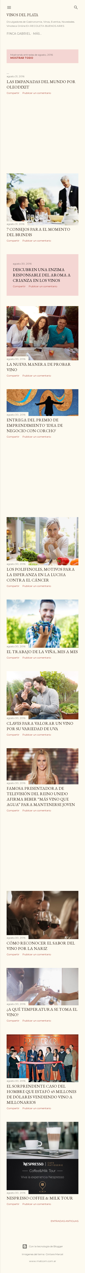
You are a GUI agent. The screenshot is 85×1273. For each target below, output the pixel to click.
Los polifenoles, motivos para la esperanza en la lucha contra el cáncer (41, 575)
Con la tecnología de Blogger (46, 1246)
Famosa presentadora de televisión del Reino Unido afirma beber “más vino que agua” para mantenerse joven (41, 796)
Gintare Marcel (54, 1254)
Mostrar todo (21, 57)
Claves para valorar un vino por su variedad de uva (40, 726)
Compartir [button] (13, 92)
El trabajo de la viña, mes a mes (42, 651)
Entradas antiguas (64, 1221)
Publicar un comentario (36, 92)
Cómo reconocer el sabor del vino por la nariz (41, 945)
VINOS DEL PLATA (22, 14)
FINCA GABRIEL (19, 34)
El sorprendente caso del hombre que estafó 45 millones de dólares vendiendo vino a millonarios (41, 1094)
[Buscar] (75, 6)
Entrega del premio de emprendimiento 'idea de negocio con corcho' (35, 425)
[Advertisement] (42, 134)
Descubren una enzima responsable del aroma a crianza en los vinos (42, 275)
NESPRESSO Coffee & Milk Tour (40, 1198)
